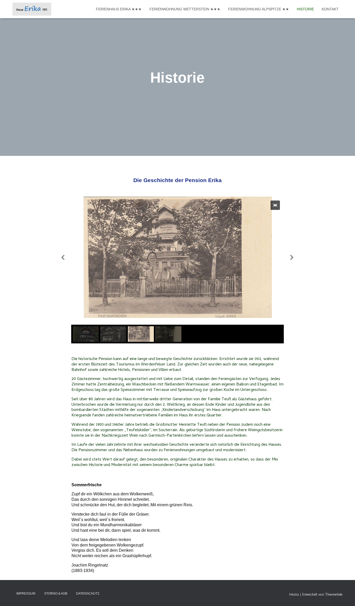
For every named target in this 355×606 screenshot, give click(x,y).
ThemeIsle (334, 594)
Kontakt (330, 9)
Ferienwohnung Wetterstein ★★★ (184, 9)
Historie (305, 9)
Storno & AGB (55, 593)
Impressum (25, 593)
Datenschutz (87, 593)
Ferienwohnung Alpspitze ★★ (258, 9)
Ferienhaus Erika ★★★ (119, 9)
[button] (63, 257)
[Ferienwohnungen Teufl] (32, 9)
